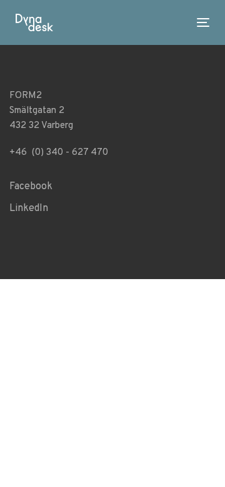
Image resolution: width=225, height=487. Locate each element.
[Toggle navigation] (132, 22)
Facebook (30, 186)
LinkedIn (28, 208)
